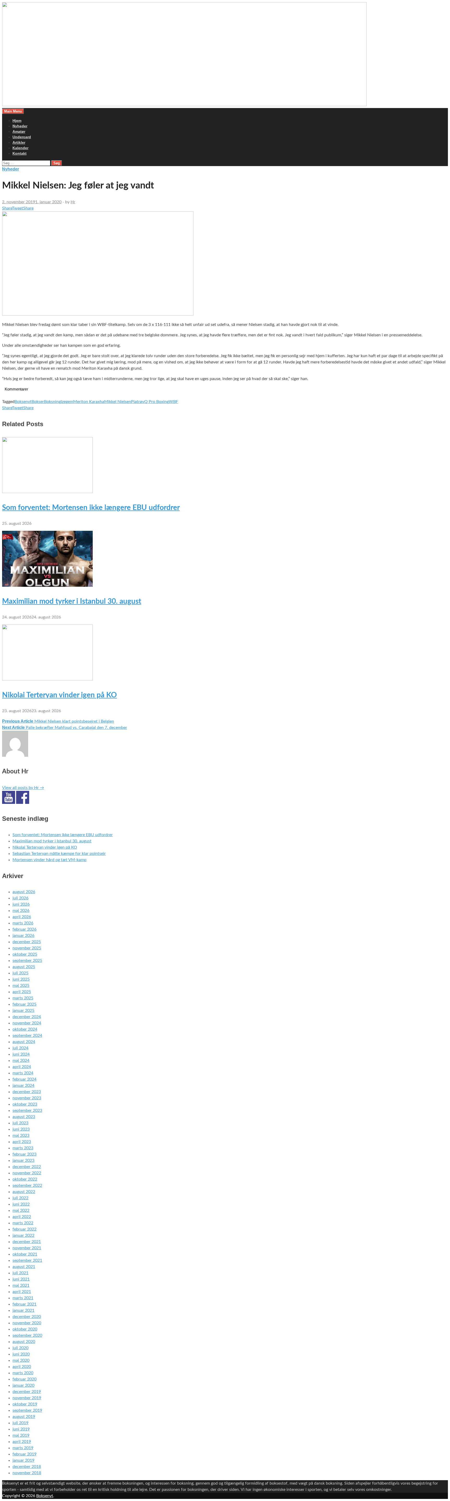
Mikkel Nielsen (117, 402)
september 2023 (27, 1110)
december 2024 (26, 1017)
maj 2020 (20, 1360)
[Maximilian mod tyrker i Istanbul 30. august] (47, 585)
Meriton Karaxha (88, 402)
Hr (73, 202)
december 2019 (26, 1392)
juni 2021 (21, 1279)
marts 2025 (22, 998)
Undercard (21, 137)
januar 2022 (23, 1235)
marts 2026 (22, 923)
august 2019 (23, 1417)
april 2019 (21, 1442)
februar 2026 (24, 929)
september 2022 (27, 1185)
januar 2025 (23, 1010)
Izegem (67, 402)
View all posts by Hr (23, 788)
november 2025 (26, 948)
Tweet (17, 208)
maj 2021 (20, 1285)
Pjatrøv (137, 402)
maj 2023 (20, 1135)
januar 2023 (23, 1160)
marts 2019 (22, 1448)
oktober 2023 (24, 1104)
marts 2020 (22, 1373)
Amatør (18, 131)
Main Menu (13, 111)
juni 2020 (21, 1354)
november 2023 (26, 1098)
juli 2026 (20, 898)
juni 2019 (21, 1429)
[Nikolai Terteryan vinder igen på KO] (47, 679)
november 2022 (26, 1173)
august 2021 (23, 1267)
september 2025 (27, 960)
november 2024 (26, 1023)
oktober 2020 (24, 1329)
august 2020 (23, 1342)
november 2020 (26, 1323)
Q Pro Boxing (156, 402)
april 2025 (21, 992)
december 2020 (26, 1317)
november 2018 (26, 1473)
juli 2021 (20, 1273)
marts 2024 (22, 1073)
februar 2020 (24, 1379)
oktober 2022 (24, 1179)
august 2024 (23, 1042)
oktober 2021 (24, 1254)
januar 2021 (23, 1310)
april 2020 (21, 1367)
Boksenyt (23, 402)
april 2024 (21, 1067)
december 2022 (26, 1167)
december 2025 (26, 942)
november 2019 (26, 1398)
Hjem (16, 120)
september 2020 (27, 1335)
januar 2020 (23, 1385)
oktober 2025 (24, 954)
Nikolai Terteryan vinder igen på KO (59, 695)
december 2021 (26, 1242)
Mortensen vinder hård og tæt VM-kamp (49, 860)
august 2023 (23, 1117)
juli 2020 (20, 1348)
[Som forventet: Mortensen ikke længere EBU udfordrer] (47, 492)
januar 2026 (23, 936)
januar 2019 (23, 1460)
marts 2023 (22, 1148)
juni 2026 (21, 904)
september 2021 (27, 1260)
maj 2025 (20, 985)
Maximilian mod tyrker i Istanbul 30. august (71, 601)
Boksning (52, 402)
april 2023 (21, 1142)
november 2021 (26, 1248)
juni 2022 (21, 1204)
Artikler (18, 142)
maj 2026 (20, 911)
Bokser (38, 402)
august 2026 (23, 892)
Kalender (20, 148)
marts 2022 (22, 1223)
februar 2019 (24, 1454)
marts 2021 (22, 1298)
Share (7, 208)
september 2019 (27, 1410)
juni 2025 (21, 979)
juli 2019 (20, 1423)
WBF (173, 402)
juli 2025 (20, 973)
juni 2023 (21, 1129)
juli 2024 (20, 1048)
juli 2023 (20, 1123)
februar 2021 (24, 1304)
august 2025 (23, 967)
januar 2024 (23, 1085)
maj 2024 (20, 1060)
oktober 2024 (24, 1029)
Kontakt (19, 153)
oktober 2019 (24, 1404)
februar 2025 (24, 1004)
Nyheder (19, 126)
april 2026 (21, 917)
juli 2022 (20, 1198)
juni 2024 (21, 1054)
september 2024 (27, 1035)
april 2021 (21, 1292)
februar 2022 (24, 1229)
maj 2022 (20, 1210)
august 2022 (23, 1192)
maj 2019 (20, 1435)
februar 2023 (24, 1154)
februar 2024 (24, 1079)
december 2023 (26, 1092)
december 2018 (26, 1467)
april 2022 (21, 1217)
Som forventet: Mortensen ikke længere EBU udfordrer (91, 507)
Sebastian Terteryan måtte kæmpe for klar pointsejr (59, 854)
